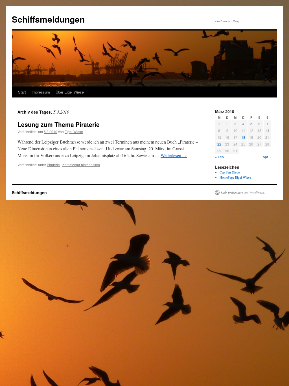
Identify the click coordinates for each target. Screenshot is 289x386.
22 (219, 144)
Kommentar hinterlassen (81, 164)
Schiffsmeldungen (48, 19)
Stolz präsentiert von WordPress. (243, 192)
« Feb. (220, 156)
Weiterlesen (174, 155)
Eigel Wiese (74, 131)
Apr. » (267, 156)
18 (243, 137)
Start (22, 92)
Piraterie (53, 164)
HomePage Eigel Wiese (235, 177)
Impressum (41, 92)
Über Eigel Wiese (70, 92)
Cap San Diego (230, 172)
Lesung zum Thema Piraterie (58, 124)
